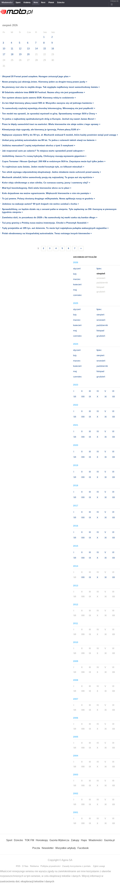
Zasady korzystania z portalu (76, 866)
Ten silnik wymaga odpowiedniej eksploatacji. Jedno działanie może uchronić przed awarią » (51, 172)
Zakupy (75, 840)
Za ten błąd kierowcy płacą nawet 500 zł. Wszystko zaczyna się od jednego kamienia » (48, 103)
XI (106, 396)
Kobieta (27, 2)
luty (75, 274)
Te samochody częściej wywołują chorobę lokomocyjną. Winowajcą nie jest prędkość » (48, 108)
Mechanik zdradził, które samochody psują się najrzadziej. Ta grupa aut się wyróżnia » (48, 177)
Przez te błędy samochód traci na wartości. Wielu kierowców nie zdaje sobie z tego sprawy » (51, 124)
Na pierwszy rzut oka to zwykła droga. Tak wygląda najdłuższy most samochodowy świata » (51, 87)
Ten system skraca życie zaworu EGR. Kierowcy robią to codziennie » (39, 97)
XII (113, 396)
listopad (100, 330)
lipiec (99, 268)
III (90, 391)
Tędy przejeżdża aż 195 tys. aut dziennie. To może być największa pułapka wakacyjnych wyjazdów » (55, 228)
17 (4, 54)
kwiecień (77, 284)
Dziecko (60, 2)
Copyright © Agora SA (60, 860)
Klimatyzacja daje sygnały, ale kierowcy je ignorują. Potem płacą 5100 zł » (41, 129)
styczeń (77, 268)
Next (43, 2)
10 (4, 48)
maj (75, 289)
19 (20, 54)
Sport (18, 2)
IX (90, 396)
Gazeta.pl (109, 840)
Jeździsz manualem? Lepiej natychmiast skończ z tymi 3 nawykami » (38, 145)
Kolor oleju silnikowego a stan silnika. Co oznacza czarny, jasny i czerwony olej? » (46, 182)
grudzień (101, 336)
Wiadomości (7, 2)
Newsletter (48, 848)
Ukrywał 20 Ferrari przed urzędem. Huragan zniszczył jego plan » (36, 76)
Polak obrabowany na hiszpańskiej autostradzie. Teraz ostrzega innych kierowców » (47, 233)
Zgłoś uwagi (99, 866)
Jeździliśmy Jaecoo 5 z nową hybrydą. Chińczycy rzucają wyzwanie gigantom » (44, 156)
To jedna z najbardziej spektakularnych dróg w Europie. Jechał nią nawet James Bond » (49, 119)
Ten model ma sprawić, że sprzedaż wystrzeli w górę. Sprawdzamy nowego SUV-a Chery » (49, 113)
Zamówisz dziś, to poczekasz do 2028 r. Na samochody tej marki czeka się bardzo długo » (49, 217)
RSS (18, 866)
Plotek (51, 2)
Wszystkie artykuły (65, 848)
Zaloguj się (114, 1)
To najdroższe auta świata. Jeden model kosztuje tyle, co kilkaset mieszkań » (43, 166)
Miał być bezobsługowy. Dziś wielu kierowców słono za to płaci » (36, 188)
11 (12, 48)
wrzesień (101, 320)
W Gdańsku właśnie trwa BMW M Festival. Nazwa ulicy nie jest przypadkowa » (43, 92)
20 (28, 54)
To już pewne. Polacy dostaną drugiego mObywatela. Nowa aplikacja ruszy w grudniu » (48, 198)
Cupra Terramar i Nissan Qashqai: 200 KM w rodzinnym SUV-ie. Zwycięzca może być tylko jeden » (53, 161)
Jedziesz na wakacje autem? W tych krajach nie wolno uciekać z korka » (40, 204)
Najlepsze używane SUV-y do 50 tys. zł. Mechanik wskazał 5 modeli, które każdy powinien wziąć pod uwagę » (60, 135)
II (81, 391)
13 (28, 48)
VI (113, 391)
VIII (83, 396)
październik (102, 325)
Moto (36, 2)
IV (98, 391)
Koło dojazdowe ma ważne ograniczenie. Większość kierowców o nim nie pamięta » (46, 193)
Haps (84, 840)
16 (52, 48)
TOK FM (29, 840)
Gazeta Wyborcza (59, 840)
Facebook (83, 848)
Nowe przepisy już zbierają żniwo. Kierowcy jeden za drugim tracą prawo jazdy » (44, 81)
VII (74, 396)
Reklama (34, 866)
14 (36, 48)
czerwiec (77, 295)
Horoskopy (42, 840)
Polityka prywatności (50, 866)
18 (12, 54)
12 (20, 48)
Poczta (36, 848)
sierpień (100, 314)
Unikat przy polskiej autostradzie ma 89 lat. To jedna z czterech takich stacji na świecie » (49, 140)
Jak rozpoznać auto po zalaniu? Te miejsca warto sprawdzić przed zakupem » (43, 150)
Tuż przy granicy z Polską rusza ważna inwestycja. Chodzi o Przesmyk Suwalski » (45, 222)
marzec (76, 279)
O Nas (25, 866)
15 (44, 48)
